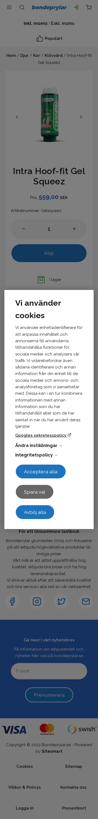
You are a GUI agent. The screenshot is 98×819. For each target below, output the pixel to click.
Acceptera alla (40, 471)
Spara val (34, 492)
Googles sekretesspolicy (41, 435)
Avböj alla (35, 512)
